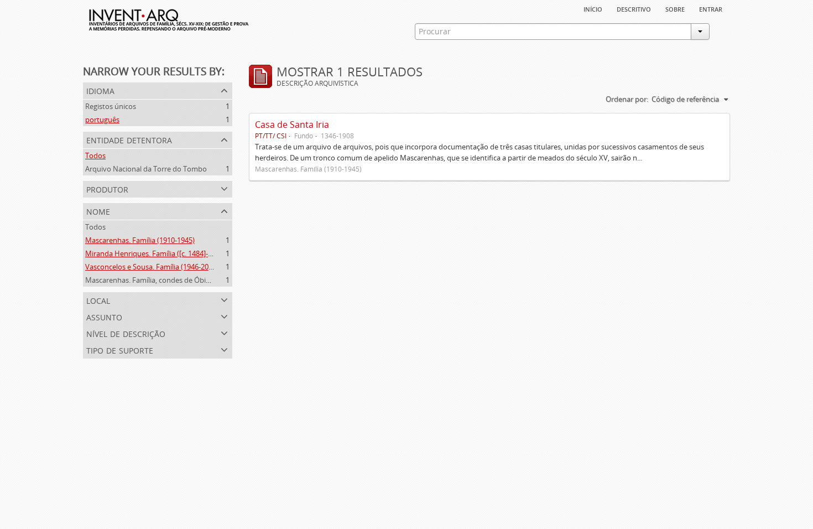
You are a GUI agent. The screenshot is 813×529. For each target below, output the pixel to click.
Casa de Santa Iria (292, 124)
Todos (95, 155)
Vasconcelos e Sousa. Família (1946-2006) (151, 267)
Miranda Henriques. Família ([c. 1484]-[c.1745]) (160, 253)
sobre (675, 8)
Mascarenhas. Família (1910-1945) (140, 240)
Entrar (710, 8)
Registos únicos (110, 106)
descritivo (634, 8)
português (102, 120)
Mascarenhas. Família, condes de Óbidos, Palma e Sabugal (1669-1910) (199, 280)
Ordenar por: (627, 99)
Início (592, 8)
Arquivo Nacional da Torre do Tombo (146, 169)
